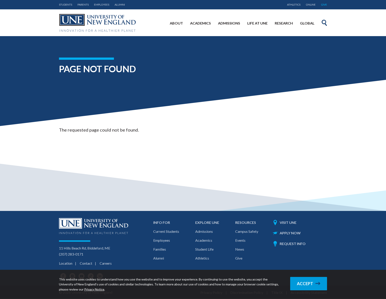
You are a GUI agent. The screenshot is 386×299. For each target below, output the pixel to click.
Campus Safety (246, 231)
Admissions (204, 231)
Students (65, 4)
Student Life (204, 249)
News (239, 249)
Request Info (293, 243)
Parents (83, 4)
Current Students (166, 231)
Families (159, 249)
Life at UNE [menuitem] (257, 23)
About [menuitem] (176, 23)
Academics (203, 240)
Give (324, 4)
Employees (101, 4)
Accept (305, 283)
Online (311, 4)
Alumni (120, 4)
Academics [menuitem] (200, 23)
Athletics (293, 4)
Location (65, 263)
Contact (86, 263)
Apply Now (290, 233)
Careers (106, 263)
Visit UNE (288, 222)
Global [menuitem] (307, 23)
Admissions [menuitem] (229, 23)
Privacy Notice (94, 289)
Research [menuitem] (284, 23)
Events (240, 240)
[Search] (324, 23)
